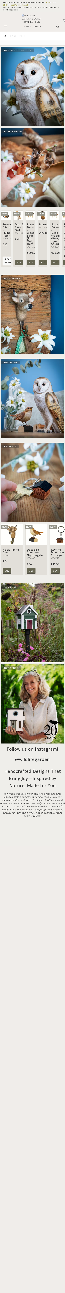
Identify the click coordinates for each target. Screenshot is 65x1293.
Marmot (44, 224)
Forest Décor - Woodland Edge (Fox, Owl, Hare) (34, 234)
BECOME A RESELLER (18, 5)
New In (28, 26)
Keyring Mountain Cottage (57, 552)
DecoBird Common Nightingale (35, 552)
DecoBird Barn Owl (21, 227)
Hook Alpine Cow (11, 551)
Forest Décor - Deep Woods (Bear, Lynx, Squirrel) (57, 234)
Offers (36, 26)
